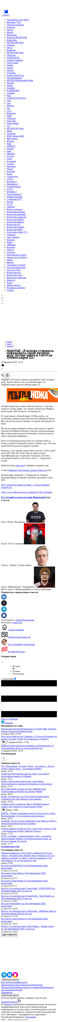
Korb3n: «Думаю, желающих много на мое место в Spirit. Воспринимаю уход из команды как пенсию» (28, 814)
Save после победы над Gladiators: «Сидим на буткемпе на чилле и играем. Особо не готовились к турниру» (29, 737)
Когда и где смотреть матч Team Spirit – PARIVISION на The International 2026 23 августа (28, 889)
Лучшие (16, 671)
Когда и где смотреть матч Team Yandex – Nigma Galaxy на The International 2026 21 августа (27, 927)
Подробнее (31, 1017)
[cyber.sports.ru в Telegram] (4, 977)
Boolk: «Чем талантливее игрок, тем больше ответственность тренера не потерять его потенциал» (27, 782)
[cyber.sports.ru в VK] (9, 977)
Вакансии (6, 985)
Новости (10, 346)
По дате (16, 666)
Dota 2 (9, 344)
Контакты (22, 982)
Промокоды (6, 992)
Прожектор (6, 987)
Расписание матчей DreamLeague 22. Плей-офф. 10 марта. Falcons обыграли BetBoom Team (29, 730)
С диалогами (7, 679)
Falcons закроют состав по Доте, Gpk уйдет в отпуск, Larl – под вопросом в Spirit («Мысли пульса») (28, 829)
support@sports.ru (9, 1002)
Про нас (5, 982)
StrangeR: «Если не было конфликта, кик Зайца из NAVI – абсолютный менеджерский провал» (29, 822)
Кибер (9, 342)
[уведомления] (2, 298)
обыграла (20, 465)
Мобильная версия (10, 980)
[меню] (2, 15)
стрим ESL (17, 622)
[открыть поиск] (2, 295)
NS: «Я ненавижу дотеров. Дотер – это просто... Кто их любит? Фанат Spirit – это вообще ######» (27, 767)
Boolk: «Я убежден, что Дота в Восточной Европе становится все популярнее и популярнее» (25, 797)
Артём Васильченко (24, 620)
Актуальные (18, 674)
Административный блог (30, 985)
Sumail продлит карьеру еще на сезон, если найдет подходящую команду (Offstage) (25, 775)
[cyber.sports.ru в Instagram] (15, 977)
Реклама (14, 985)
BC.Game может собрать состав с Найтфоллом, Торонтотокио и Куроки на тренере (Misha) (23, 790)
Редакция (13, 982)
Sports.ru (8, 1004)
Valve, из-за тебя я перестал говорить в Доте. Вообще (26, 492)
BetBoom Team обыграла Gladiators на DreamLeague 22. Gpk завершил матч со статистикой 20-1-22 (27, 746)
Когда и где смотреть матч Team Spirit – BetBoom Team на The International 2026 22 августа (28, 912)
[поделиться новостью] (7, 375)
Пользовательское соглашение (26, 987)
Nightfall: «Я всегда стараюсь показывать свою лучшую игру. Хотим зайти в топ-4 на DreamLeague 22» (30, 354)
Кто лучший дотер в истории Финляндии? (23, 497)
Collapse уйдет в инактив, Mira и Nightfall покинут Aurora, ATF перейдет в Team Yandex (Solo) (25, 805)
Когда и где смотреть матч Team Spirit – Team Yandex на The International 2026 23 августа (27, 897)
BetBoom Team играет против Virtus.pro (27, 470)
